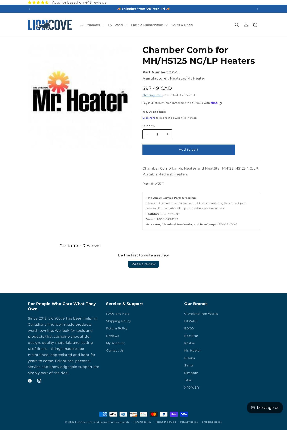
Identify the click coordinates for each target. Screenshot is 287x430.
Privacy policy (189, 421)
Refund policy (142, 421)
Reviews (112, 336)
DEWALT (191, 321)
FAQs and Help (118, 314)
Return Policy (117, 328)
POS (90, 422)
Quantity (148, 125)
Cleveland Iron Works (201, 314)
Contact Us (115, 350)
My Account (115, 343)
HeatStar (191, 336)
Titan (188, 380)
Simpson (191, 373)
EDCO (189, 328)
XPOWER (191, 387)
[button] (92, 24)
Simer (189, 365)
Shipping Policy (118, 321)
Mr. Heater (192, 350)
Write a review (143, 264)
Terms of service (165, 421)
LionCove (81, 422)
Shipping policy (212, 421)
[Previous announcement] (29, 9)
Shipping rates (152, 95)
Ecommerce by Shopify (114, 422)
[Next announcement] (257, 9)
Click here (148, 117)
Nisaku (189, 358)
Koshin (189, 343)
